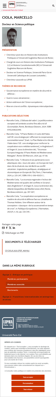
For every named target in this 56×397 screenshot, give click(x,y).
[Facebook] (7, 228)
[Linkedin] (14, 228)
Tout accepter (28, 377)
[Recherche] (54, 3)
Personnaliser (28, 383)
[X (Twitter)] (10, 228)
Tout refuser (27, 389)
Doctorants (12, 290)
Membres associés (15, 284)
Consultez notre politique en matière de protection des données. (28, 371)
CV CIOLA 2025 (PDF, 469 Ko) (17, 251)
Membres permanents (17, 279)
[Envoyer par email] (3, 228)
